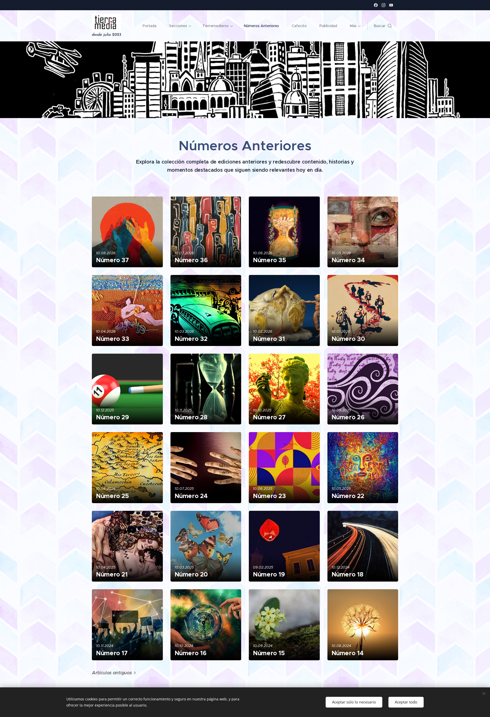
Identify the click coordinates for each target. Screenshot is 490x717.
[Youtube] (391, 5)
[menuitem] (152, 25)
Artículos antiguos (112, 673)
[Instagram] (383, 5)
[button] (383, 25)
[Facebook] (376, 5)
